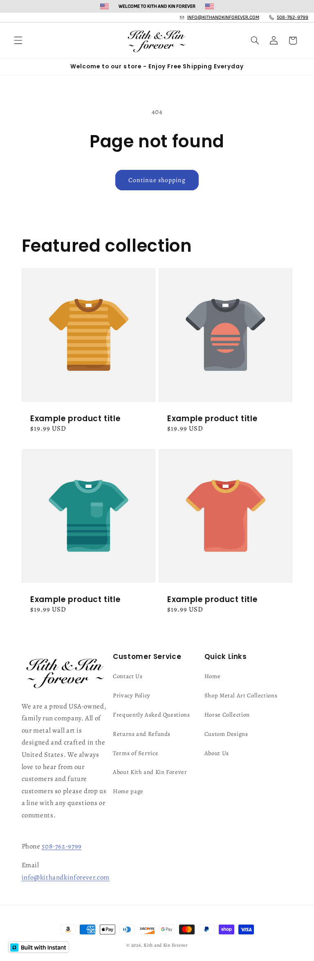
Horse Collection (227, 715)
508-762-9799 (62, 846)
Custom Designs (226, 734)
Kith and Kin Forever (166, 945)
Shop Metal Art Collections (240, 695)
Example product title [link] (75, 419)
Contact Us (127, 676)
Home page (128, 791)
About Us (216, 753)
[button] (18, 40)
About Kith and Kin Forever (150, 772)
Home (212, 676)
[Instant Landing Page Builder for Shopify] (38, 947)
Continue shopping (157, 180)
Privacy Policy (131, 695)
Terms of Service (135, 753)
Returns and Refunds (141, 734)
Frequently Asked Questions (151, 715)
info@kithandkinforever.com (66, 877)
